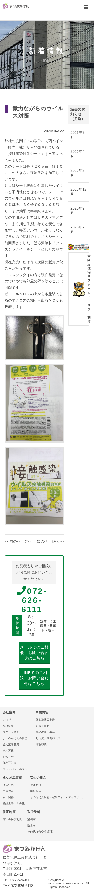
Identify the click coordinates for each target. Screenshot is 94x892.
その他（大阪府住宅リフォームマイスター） (57, 797)
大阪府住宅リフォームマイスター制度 (88, 288)
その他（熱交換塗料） (41, 831)
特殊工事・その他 (14, 803)
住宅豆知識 (9, 762)
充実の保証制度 (12, 819)
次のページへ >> (50, 541)
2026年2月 (77, 173)
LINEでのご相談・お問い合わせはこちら (34, 678)
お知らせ (8, 756)
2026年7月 (77, 135)
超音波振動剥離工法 (48, 738)
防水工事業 (42, 726)
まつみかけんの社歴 (15, 738)
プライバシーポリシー (16, 769)
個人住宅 (8, 785)
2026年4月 (77, 154)
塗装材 (31, 819)
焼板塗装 (41, 744)
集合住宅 (8, 791)
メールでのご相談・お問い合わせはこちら (34, 652)
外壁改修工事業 (45, 732)
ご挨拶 (7, 719)
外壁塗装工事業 (45, 719)
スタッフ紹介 (11, 732)
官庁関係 (8, 797)
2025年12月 (78, 191)
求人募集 (8, 750)
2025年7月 (77, 229)
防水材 (31, 825)
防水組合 (35, 791)
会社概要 (8, 726)
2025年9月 (77, 210)
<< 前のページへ (18, 541)
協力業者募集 (11, 744)
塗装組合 (35, 785)
